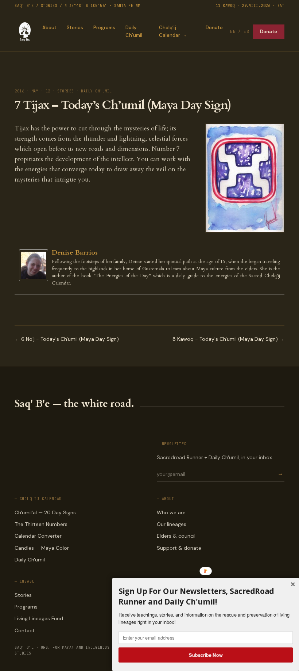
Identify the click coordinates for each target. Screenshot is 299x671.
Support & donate (179, 548)
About (49, 27)
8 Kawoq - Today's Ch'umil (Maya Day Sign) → (228, 339)
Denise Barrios (75, 252)
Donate (214, 27)
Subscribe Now (206, 654)
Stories (75, 27)
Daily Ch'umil (30, 559)
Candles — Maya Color (42, 548)
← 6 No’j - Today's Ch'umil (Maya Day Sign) (67, 339)
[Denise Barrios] (35, 265)
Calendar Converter (38, 536)
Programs (104, 27)
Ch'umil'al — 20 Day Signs (45, 512)
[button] (206, 596)
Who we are (171, 512)
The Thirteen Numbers (41, 524)
